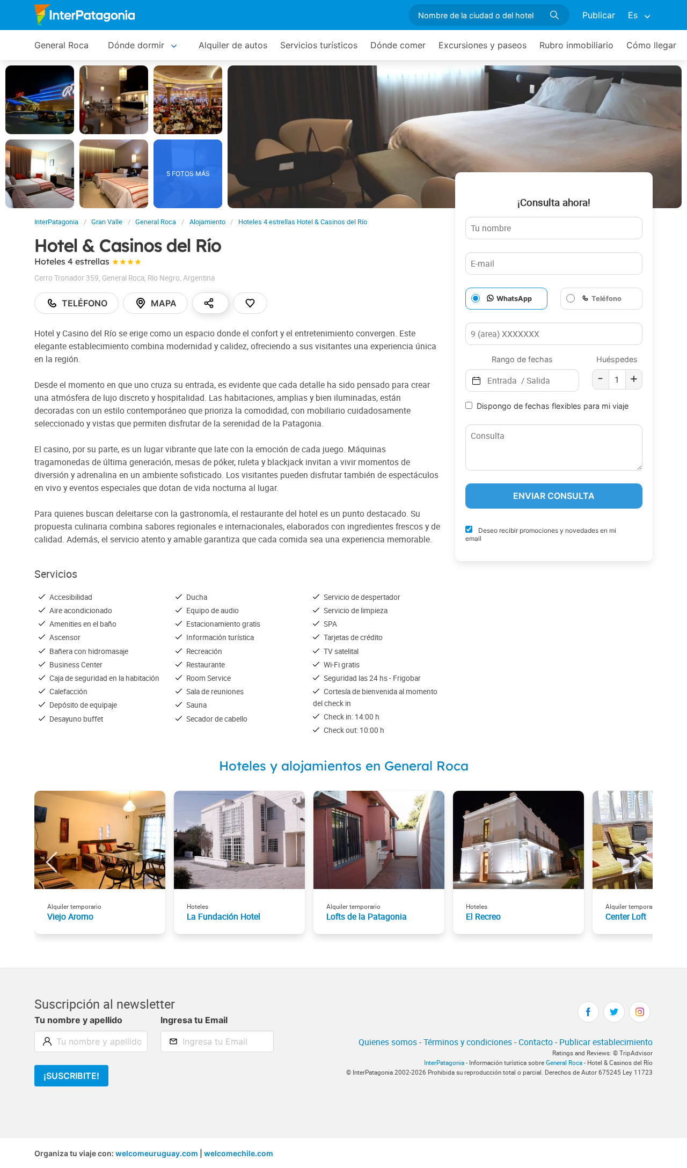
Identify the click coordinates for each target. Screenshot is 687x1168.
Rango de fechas (522, 359)
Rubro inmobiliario (576, 45)
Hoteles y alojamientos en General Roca (344, 766)
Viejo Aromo (70, 916)
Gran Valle (106, 221)
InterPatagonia (56, 221)
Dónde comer (398, 45)
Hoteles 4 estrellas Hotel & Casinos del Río (302, 221)
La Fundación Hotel (223, 916)
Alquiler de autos (233, 45)
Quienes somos (388, 1042)
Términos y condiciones (467, 1042)
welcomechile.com (238, 1153)
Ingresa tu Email (194, 1020)
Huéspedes (617, 359)
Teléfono (84, 303)
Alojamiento (207, 221)
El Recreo (483, 916)
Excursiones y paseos (482, 45)
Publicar (598, 15)
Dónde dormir (136, 45)
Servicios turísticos (318, 45)
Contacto (535, 1042)
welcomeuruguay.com (156, 1153)
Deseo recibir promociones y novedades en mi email (540, 534)
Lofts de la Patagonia (366, 916)
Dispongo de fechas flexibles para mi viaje (552, 405)
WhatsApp (514, 299)
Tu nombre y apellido (78, 1020)
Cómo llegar (651, 45)
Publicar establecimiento (606, 1042)
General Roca (61, 45)
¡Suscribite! (71, 1075)
